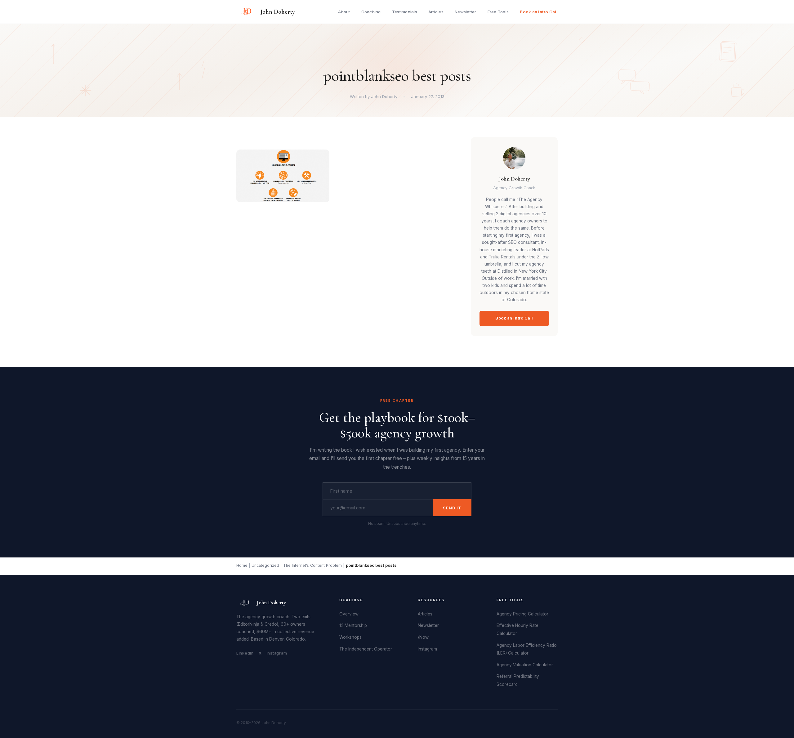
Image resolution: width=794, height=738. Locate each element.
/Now (423, 637)
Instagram (277, 653)
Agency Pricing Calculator (522, 613)
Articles (436, 11)
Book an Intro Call (539, 11)
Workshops (350, 637)
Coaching (371, 11)
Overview (349, 613)
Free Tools (498, 11)
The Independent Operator (365, 648)
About (344, 11)
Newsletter (465, 11)
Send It (452, 507)
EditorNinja (248, 624)
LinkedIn (245, 653)
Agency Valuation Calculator (525, 664)
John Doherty (277, 12)
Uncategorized (265, 565)
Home (242, 565)
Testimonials (404, 11)
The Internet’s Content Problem (312, 565)
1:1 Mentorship (353, 625)
